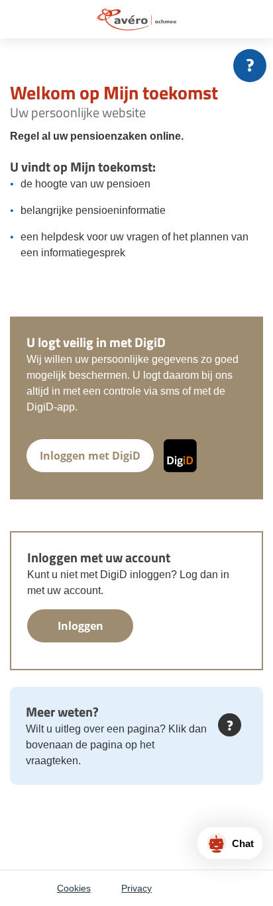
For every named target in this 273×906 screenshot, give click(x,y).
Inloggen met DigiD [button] (90, 455)
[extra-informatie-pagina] (249, 65)
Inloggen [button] (80, 626)
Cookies (74, 888)
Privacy (136, 888)
